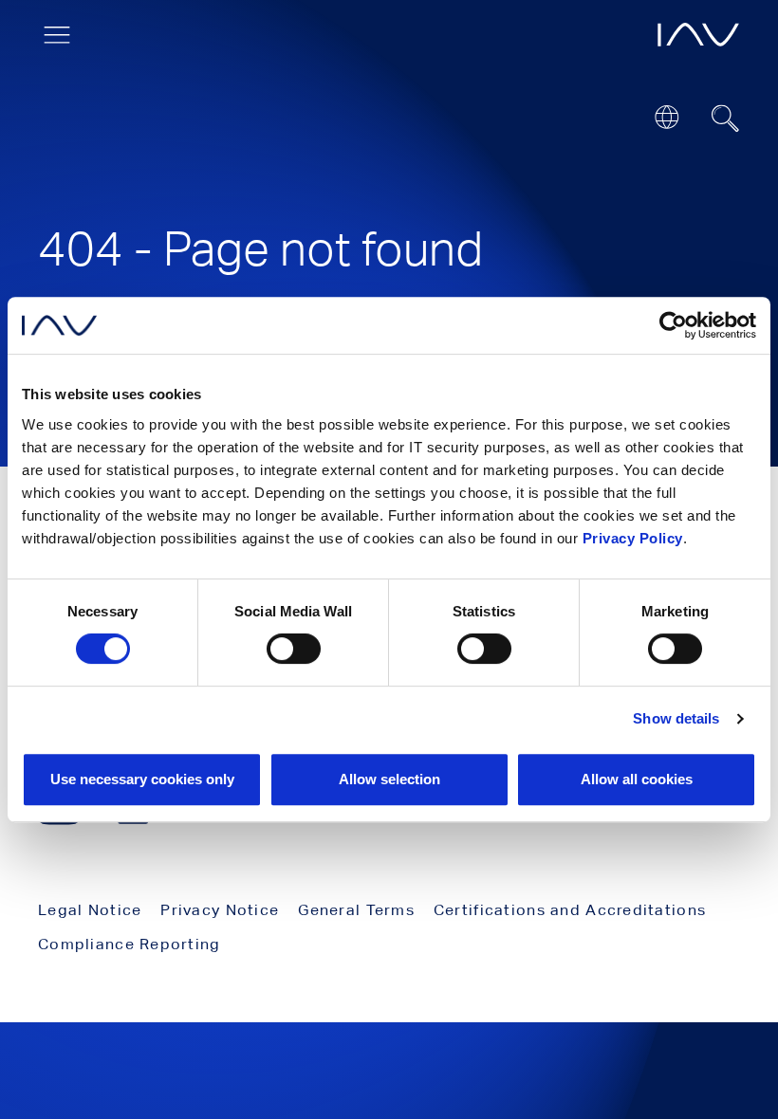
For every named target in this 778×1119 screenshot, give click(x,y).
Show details (676, 718)
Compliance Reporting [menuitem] (129, 944)
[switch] (294, 648)
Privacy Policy (633, 538)
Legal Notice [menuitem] (89, 910)
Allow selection (389, 779)
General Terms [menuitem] (356, 910)
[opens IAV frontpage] (698, 34)
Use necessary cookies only (142, 779)
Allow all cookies (637, 779)
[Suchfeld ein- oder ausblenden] (726, 118)
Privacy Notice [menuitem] (219, 910)
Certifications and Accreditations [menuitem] (570, 910)
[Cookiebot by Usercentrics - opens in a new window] (673, 325)
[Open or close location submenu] (666, 117)
